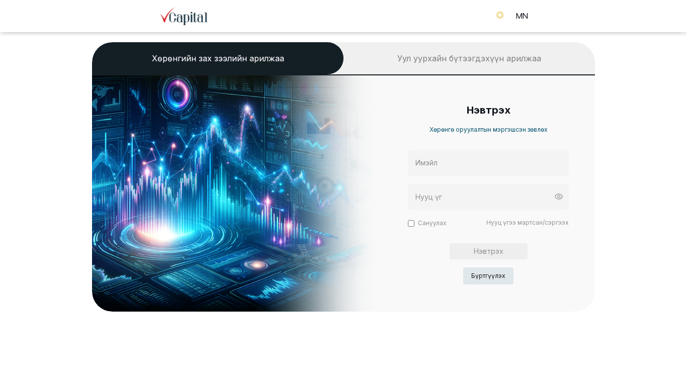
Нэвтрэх (488, 251)
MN (522, 16)
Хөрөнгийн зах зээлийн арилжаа (218, 58)
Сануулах (432, 223)
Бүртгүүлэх (488, 275)
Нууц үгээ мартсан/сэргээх (527, 222)
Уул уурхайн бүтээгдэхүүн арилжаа (469, 58)
